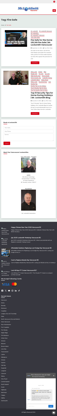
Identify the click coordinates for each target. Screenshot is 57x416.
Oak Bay (3, 365)
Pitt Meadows (5, 335)
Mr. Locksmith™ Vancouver (37, 35)
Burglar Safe (34, 73)
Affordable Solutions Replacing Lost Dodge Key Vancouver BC (31, 248)
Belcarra (3, 343)
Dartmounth (4, 400)
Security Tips (34, 84)
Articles (40, 71)
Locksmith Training (47, 77)
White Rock (4, 338)
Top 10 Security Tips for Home (39, 88)
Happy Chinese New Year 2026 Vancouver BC (26, 227)
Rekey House (44, 80)
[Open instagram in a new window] (12, 291)
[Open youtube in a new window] (9, 291)
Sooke (2, 387)
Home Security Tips (36, 77)
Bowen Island (4, 346)
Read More (35, 62)
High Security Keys (35, 75)
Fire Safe (41, 73)
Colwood (3, 373)
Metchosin (4, 392)
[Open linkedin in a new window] (16, 291)
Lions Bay (3, 349)
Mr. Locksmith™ (35, 33)
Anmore (3, 341)
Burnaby (3, 305)
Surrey (3, 303)
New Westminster (6, 324)
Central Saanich (5, 381)
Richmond (3, 308)
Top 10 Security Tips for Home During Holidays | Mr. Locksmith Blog (42, 95)
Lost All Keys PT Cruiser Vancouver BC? (24, 270)
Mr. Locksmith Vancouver (45, 31)
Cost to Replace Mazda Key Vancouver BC (25, 260)
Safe (49, 82)
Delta (2, 316)
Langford (3, 370)
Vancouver (4, 300)
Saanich (3, 362)
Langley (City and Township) (8, 313)
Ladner (3, 354)
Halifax (3, 398)
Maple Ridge (4, 332)
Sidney (3, 376)
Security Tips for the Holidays (38, 86)
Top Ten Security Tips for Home (39, 90)
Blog (45, 71)
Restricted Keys (43, 82)
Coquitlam (3, 311)
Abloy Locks (34, 71)
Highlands (3, 389)
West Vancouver (5, 321)
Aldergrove (4, 357)
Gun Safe (47, 73)
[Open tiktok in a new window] (19, 291)
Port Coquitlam (5, 327)
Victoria (3, 360)
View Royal (4, 379)
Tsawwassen (4, 351)
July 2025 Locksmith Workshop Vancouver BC (26, 238)
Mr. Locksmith (34, 31)
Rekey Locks (34, 82)
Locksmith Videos (35, 80)
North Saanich (5, 384)
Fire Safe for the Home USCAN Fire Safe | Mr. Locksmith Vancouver (41, 42)
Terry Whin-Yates (35, 37)
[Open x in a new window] (6, 291)
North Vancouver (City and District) (10, 319)
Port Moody (4, 330)
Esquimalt (3, 368)
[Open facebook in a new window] (2, 291)
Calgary (3, 395)
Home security (45, 75)
